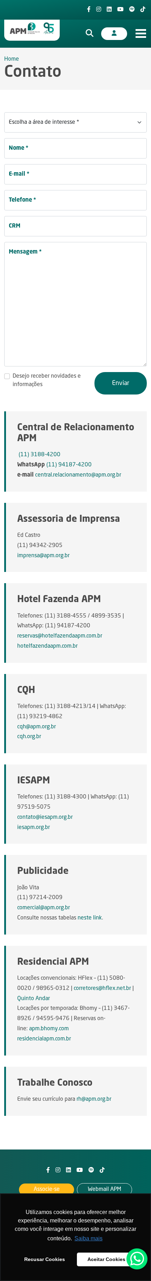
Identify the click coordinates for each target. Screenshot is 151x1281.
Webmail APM (104, 1189)
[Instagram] (98, 10)
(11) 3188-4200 (39, 455)
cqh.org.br (29, 737)
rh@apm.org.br (94, 1099)
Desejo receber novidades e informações (47, 380)
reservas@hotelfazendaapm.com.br (59, 636)
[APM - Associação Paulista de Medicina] (32, 28)
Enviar (120, 383)
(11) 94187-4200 (69, 465)
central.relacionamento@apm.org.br (78, 475)
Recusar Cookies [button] (44, 1259)
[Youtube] (120, 10)
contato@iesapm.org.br (45, 817)
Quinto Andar (33, 999)
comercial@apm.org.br (43, 908)
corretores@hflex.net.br (102, 988)
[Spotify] (132, 10)
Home (11, 59)
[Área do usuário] (114, 33)
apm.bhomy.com (49, 1029)
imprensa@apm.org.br (43, 556)
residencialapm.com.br (44, 1039)
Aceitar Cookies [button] (106, 1259)
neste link (90, 918)
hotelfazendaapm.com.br (47, 646)
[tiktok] (142, 10)
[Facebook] (89, 10)
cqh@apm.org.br (36, 727)
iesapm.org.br (33, 827)
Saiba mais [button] (88, 1238)
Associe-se (47, 1189)
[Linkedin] (109, 10)
